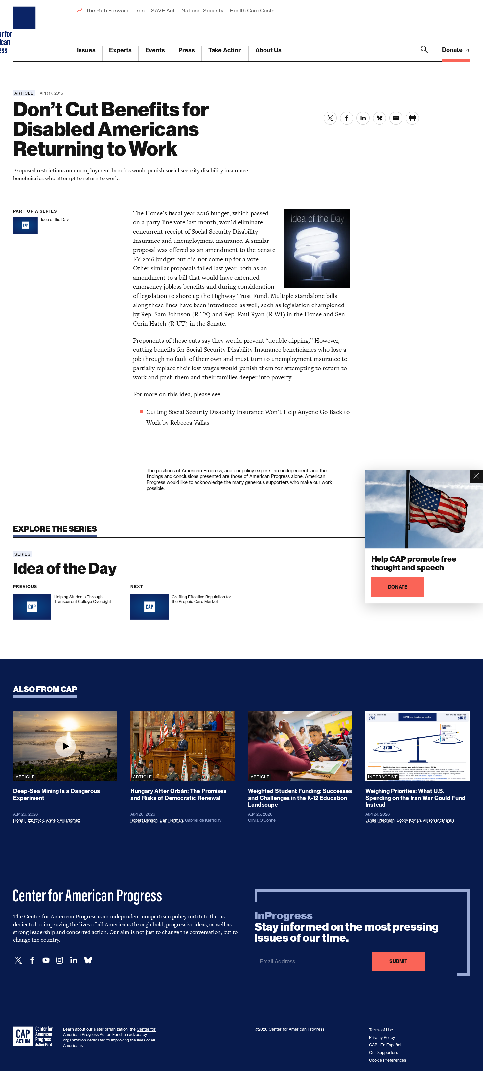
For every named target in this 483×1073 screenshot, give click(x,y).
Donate (453, 49)
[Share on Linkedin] (363, 118)
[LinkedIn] (73, 960)
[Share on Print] (412, 118)
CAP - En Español (385, 1044)
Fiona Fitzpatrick (28, 820)
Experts (120, 50)
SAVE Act (163, 10)
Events (155, 50)
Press (186, 50)
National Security (202, 10)
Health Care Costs (252, 10)
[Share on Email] (395, 118)
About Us (268, 50)
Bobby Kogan (409, 820)
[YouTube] (46, 960)
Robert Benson (144, 820)
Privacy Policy (382, 1037)
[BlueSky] (88, 960)
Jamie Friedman (380, 820)
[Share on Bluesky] (379, 118)
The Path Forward (107, 10)
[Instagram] (60, 960)
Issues (86, 50)
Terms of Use (381, 1029)
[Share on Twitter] (330, 118)
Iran (140, 10)
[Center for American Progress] (25, 31)
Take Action (225, 50)
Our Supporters (383, 1052)
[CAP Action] (35, 1036)
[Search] (424, 53)
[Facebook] (32, 960)
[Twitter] (18, 960)
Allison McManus (438, 820)
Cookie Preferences (387, 1060)
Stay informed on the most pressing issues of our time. (347, 927)
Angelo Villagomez (63, 820)
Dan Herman (171, 820)
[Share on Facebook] (346, 118)
